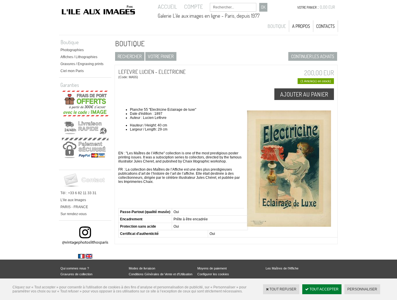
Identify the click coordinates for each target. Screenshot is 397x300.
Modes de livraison (142, 268)
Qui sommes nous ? (74, 268)
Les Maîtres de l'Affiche (282, 268)
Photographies (72, 50)
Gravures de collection (76, 274)
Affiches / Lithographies (78, 57)
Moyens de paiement (212, 268)
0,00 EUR (327, 7)
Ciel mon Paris (72, 71)
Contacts (325, 26)
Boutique (277, 26)
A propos (301, 26)
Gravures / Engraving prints (81, 64)
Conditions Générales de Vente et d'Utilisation (160, 274)
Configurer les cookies (213, 274)
